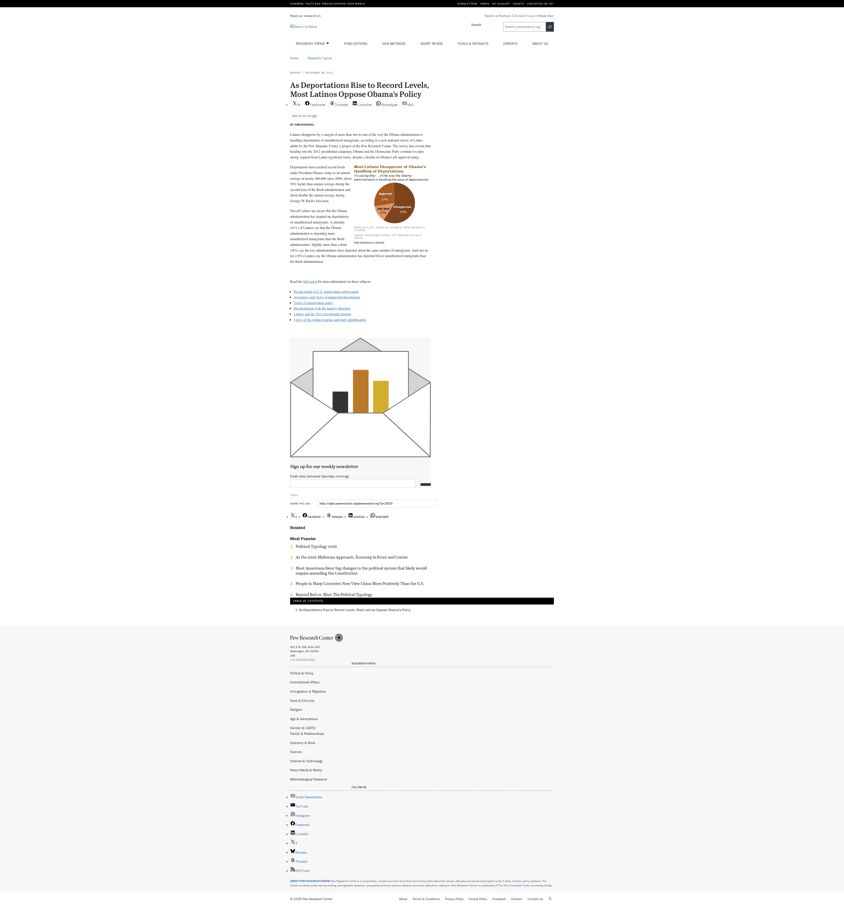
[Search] (550, 27)
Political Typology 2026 (316, 546)
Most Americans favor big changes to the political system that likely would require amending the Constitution (361, 571)
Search (476, 24)
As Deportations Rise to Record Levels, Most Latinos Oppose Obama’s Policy (355, 610)
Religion (296, 709)
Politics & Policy (301, 673)
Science (296, 752)
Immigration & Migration (308, 691)
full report (310, 281)
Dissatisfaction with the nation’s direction (322, 308)
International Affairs (304, 682)
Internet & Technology (306, 761)
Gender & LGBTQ (302, 728)
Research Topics (311, 43)
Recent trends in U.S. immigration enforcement (326, 291)
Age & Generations (304, 719)
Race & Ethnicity (302, 700)
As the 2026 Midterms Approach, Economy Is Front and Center (352, 557)
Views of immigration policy (313, 302)
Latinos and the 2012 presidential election (322, 314)
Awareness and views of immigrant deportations (327, 297)
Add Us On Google (304, 116)
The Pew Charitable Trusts (514, 885)
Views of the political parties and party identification (330, 319)
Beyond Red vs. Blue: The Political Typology (334, 594)
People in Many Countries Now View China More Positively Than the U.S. (360, 583)
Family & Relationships (307, 733)
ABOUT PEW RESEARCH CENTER (310, 881)
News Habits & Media (306, 770)
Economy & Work (302, 743)
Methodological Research (308, 779)
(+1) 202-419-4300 (302, 660)
